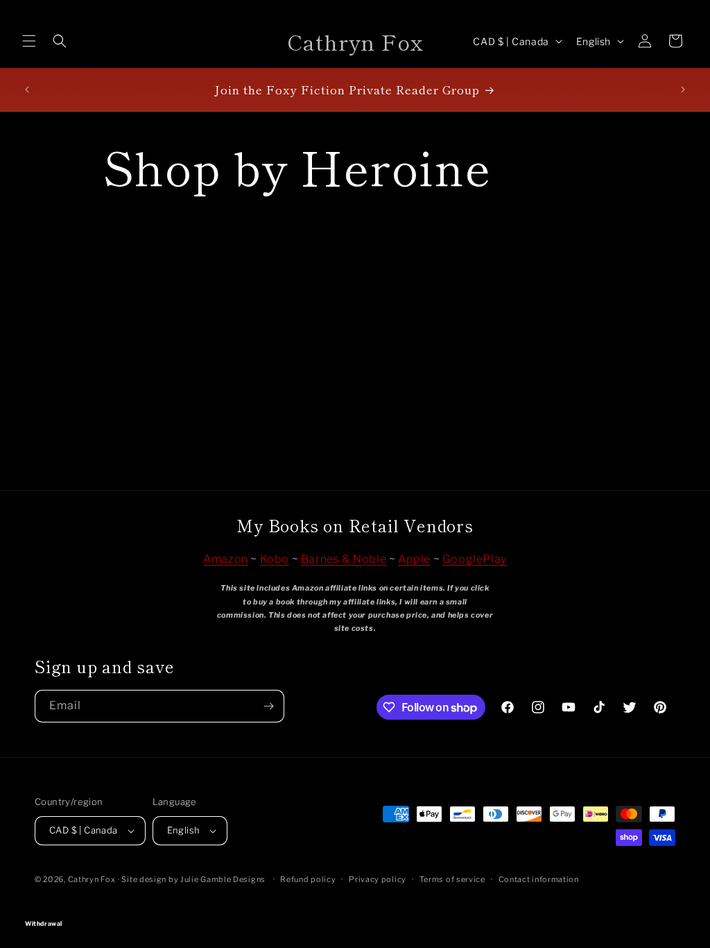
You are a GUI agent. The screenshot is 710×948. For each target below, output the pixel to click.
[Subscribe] (268, 706)
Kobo (274, 559)
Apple (414, 559)
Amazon (225, 559)
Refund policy (308, 879)
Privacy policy (377, 879)
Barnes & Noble (343, 559)
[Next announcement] (683, 89)
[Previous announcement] (27, 89)
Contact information (539, 879)
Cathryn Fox (92, 879)
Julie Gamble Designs (223, 879)
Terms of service (452, 879)
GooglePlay (474, 559)
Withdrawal (355, 904)
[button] (29, 41)
